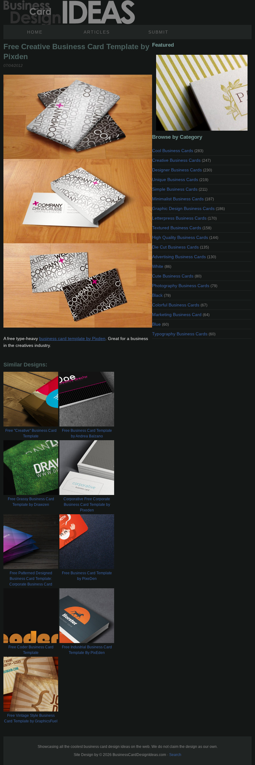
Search (175, 755)
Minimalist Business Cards (183, 198)
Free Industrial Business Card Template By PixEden (87, 650)
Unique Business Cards (180, 179)
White (161, 266)
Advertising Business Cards (184, 256)
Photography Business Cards (184, 285)
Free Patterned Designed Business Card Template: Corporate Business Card (30, 578)
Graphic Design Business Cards (188, 208)
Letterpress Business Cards (184, 218)
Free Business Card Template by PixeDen (87, 576)
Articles (97, 32)
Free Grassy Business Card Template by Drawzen (31, 502)
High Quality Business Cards (185, 237)
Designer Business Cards (182, 169)
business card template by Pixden (72, 338)
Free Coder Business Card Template (30, 650)
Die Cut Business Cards (180, 247)
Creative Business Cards (181, 160)
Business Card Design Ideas (69, 12)
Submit (158, 32)
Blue (160, 324)
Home (35, 32)
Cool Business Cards (177, 150)
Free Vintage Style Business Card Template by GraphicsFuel (31, 718)
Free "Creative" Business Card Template (31, 433)
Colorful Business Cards (179, 304)
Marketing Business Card (181, 314)
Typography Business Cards (184, 333)
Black (161, 295)
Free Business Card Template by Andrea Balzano (87, 433)
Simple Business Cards (179, 189)
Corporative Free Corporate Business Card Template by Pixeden (86, 504)
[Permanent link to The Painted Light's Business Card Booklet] (202, 93)
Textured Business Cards (181, 227)
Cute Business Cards (177, 275)
